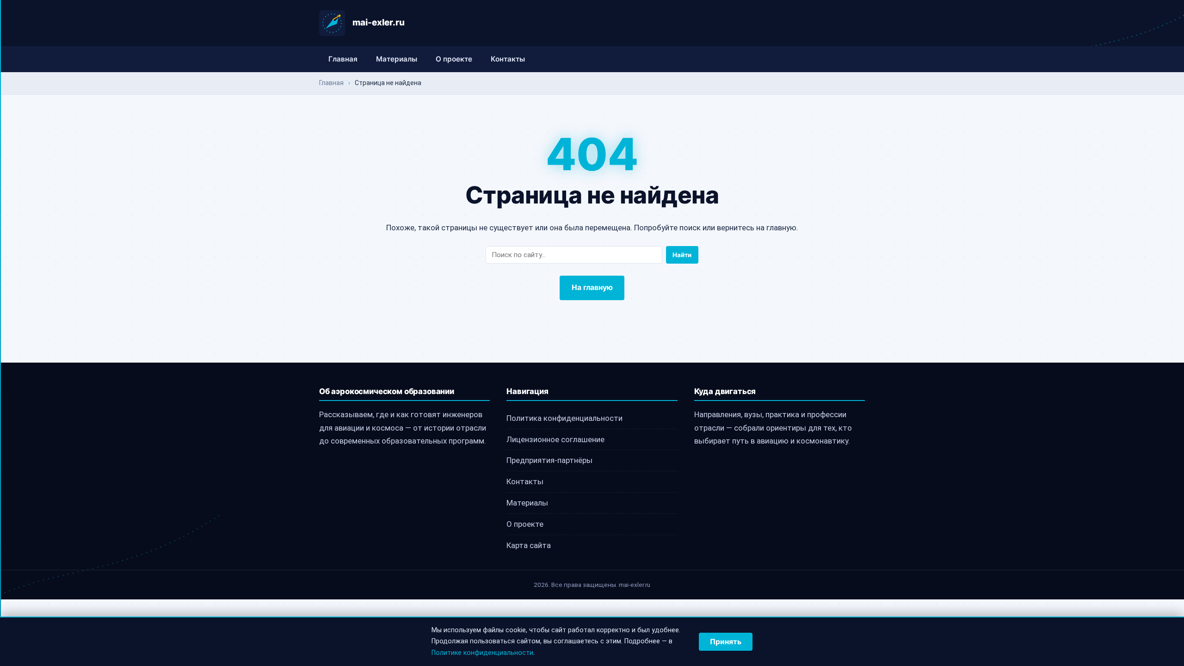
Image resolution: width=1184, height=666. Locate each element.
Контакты (508, 59)
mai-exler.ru (378, 22)
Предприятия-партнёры (549, 460)
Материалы (396, 59)
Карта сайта (528, 545)
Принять (725, 641)
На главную (592, 287)
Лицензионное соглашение (555, 439)
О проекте (454, 59)
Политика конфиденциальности (564, 418)
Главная (343, 59)
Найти (681, 255)
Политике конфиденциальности (482, 653)
